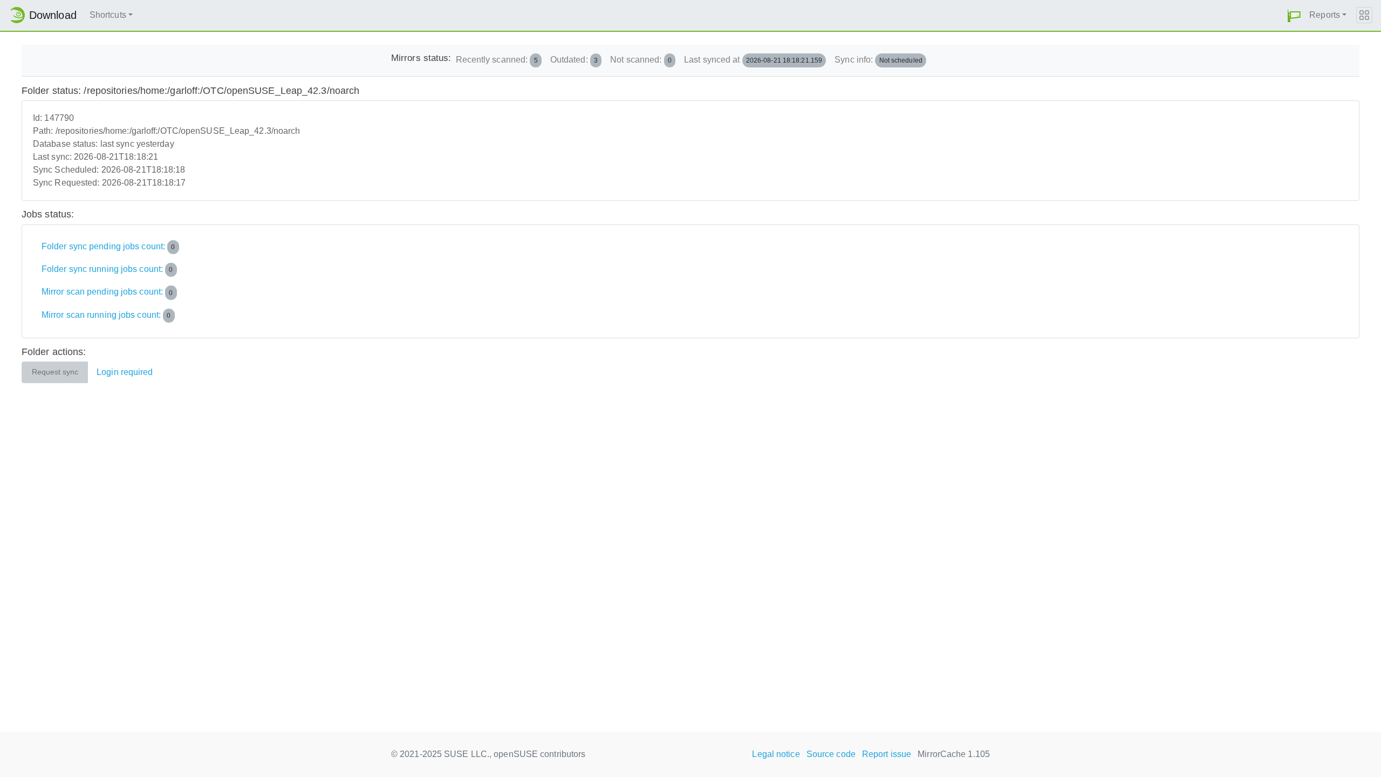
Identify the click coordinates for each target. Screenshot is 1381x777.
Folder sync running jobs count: (107, 269)
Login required (125, 372)
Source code (831, 754)
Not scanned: (641, 59)
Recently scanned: (497, 59)
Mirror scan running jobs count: (106, 314)
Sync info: (878, 59)
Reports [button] (1324, 14)
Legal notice (775, 754)
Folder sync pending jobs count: (108, 246)
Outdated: (574, 59)
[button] (1294, 15)
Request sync (55, 372)
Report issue (886, 754)
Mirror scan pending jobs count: (107, 292)
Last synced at (753, 59)
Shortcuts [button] (108, 14)
